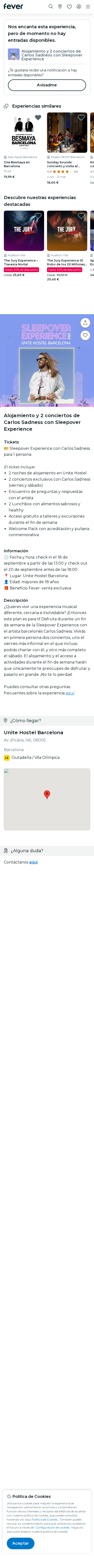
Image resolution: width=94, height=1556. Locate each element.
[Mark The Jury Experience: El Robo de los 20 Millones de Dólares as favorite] (81, 216)
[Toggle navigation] (88, 7)
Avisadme (47, 85)
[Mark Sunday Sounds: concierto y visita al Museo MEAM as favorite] (81, 117)
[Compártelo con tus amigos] (85, 323)
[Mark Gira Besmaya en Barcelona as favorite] (38, 117)
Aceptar (20, 1543)
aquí (70, 693)
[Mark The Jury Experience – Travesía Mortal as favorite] (38, 216)
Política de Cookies (44, 1519)
